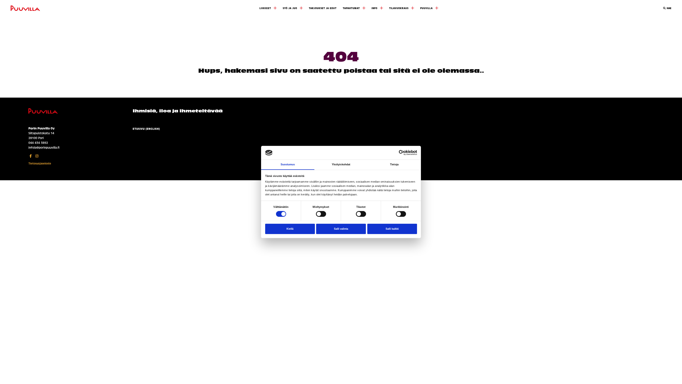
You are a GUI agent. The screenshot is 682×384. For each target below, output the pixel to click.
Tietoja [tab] (394, 164)
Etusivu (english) (146, 128)
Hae (668, 8)
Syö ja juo (290, 8)
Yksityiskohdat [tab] (341, 164)
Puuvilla (426, 8)
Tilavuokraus (398, 8)
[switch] (321, 214)
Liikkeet (265, 8)
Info (374, 8)
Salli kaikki (392, 228)
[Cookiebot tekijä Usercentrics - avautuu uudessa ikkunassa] (401, 152)
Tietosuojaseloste (39, 163)
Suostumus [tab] (288, 164)
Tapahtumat (351, 8)
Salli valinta (341, 228)
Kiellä (289, 228)
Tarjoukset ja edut (323, 8)
